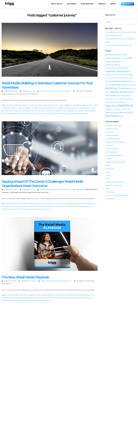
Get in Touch (127, 4)
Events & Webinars (112, 149)
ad (6, 203)
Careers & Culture (112, 129)
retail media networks (31, 113)
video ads (48, 209)
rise (55, 113)
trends (120, 116)
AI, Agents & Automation (114, 125)
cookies (37, 203)
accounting (9, 105)
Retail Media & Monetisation (62, 91)
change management (113, 58)
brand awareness (49, 105)
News (108, 172)
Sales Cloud (111, 105)
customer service (110, 75)
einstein (130, 78)
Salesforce (5, 209)
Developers (115, 78)
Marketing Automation (128, 85)
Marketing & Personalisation (115, 162)
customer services (123, 75)
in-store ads (13, 206)
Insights (102, 4)
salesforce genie (126, 109)
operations (41, 111)
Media (47, 91)
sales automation (120, 102)
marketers (108, 85)
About (113, 4)
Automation (118, 55)
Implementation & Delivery (115, 155)
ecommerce (87, 203)
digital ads (71, 203)
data (131, 74)
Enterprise (109, 145)
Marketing (27, 206)
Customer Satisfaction (117, 71)
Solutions (71, 4)
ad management (13, 203)
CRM (130, 57)
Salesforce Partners (16, 209)
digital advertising (64, 108)
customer (14, 108)
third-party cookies (82, 113)
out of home (51, 206)
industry (20, 206)
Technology (110, 192)
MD (3, 111)
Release (124, 91)
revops (107, 102)
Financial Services (112, 152)
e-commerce (75, 108)
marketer (132, 81)
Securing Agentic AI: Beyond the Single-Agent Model (120, 40)
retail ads (63, 206)
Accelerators (87, 4)
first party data (84, 108)
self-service (65, 113)
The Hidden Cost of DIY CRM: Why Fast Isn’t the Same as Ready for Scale (120, 33)
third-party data (35, 209)
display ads (79, 203)
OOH (37, 206)
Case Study (110, 132)
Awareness (34, 105)
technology (111, 115)
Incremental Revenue (119, 81)
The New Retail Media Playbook (25, 277)
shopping (72, 113)
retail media (5, 113)
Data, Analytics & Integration (115, 142)
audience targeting (28, 203)
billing (40, 105)
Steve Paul (32, 91)
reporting (88, 111)
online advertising (23, 111)
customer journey (52, 108)
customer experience (39, 108)
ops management (69, 111)
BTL (56, 105)
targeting (26, 209)
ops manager (79, 111)
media (6, 111)
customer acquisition (24, 108)
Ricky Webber (31, 281)
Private (108, 175)
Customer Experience (113, 139)
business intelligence (65, 105)
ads (20, 203)
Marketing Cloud (114, 88)
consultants (124, 58)
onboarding (13, 111)
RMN (58, 113)
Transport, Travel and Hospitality (117, 195)
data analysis (108, 78)
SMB (107, 189)
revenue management (125, 99)
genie (107, 81)
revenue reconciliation (46, 113)
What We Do (57, 4)
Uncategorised (111, 199)
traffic (42, 209)
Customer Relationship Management (117, 68)
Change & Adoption (112, 135)
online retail (34, 111)
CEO (90, 105)
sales (91, 206)
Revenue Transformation (114, 185)
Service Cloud (126, 112)
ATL (29, 105)
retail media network (17, 113)
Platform (115, 91)
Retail (51, 91)
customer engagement (113, 61)
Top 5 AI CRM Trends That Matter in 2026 (119, 45)
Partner (107, 92)
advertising (16, 105)
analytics (24, 105)
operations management (54, 111)
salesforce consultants (112, 109)
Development (123, 78)
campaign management (80, 105)
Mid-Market (110, 169)
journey (92, 108)
